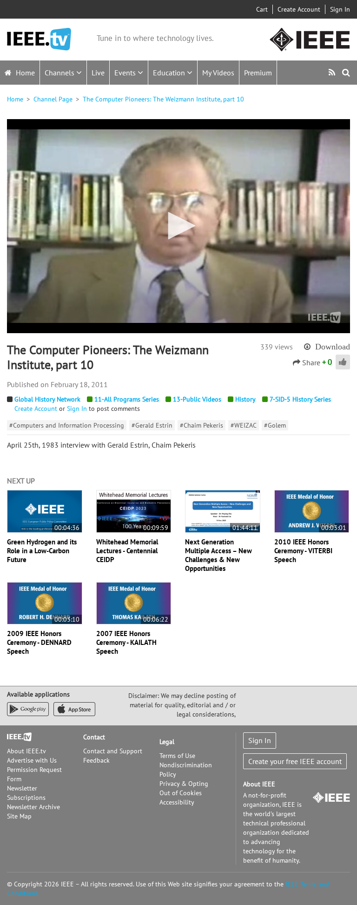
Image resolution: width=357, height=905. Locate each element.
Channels (60, 72)
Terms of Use (177, 755)
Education (170, 72)
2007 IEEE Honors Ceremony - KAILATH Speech (126, 642)
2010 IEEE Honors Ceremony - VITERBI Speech (303, 550)
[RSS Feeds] (333, 72)
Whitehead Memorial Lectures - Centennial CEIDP (127, 550)
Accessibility (176, 802)
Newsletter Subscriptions (26, 793)
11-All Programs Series (126, 399)
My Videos (218, 72)
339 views (276, 346)
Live (98, 72)
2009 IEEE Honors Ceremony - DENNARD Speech (39, 642)
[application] (178, 226)
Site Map (19, 816)
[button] (178, 225)
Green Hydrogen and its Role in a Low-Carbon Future (42, 550)
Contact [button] (94, 737)
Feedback (96, 760)
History (245, 399)
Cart (262, 9)
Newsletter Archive (33, 807)
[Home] (39, 39)
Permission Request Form (34, 774)
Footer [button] (16, 737)
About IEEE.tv (26, 751)
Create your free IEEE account (295, 761)
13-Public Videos (197, 399)
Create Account (299, 9)
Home (24, 72)
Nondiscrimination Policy (185, 769)
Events (126, 72)
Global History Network (47, 399)
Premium (258, 72)
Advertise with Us (32, 760)
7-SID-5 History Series (300, 399)
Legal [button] (166, 741)
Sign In (340, 9)
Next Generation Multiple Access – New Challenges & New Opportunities (218, 555)
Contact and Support (112, 751)
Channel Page (53, 99)
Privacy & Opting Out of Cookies (183, 788)
